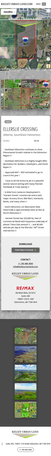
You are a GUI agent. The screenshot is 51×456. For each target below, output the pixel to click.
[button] (25, 39)
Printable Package (24, 250)
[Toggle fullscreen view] (48, 11)
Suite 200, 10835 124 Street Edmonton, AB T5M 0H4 (27, 444)
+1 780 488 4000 (25, 263)
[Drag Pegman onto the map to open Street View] (48, 66)
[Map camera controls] (48, 59)
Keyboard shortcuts (16, 69)
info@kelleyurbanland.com (25, 266)
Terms (48, 69)
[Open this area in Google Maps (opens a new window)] (5, 69)
